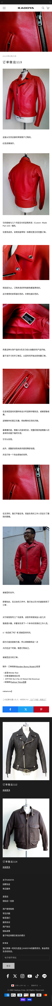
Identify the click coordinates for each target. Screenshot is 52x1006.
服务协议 (6, 922)
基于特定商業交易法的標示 (14, 935)
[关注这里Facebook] (7, 976)
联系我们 (6, 918)
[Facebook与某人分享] (10, 709)
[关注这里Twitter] (15, 976)
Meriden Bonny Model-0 (26, 666)
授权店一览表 (8, 901)
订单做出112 (10, 784)
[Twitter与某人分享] (25, 709)
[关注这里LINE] (44, 976)
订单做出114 (10, 862)
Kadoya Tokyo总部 (18, 682)
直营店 (5, 897)
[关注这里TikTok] (37, 976)
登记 (9, 966)
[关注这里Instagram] (22, 976)
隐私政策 (6, 931)
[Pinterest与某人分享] (41, 709)
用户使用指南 (8, 909)
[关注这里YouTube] (29, 976)
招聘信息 (6, 884)
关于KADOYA (8, 880)
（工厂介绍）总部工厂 (38, 700)
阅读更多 (6, 790)
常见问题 (6, 913)
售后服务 (6, 889)
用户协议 (6, 927)
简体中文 (34, 985)
